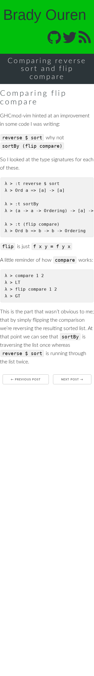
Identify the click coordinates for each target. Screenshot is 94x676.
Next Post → (72, 379)
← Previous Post (26, 379)
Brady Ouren (44, 15)
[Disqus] (47, 453)
